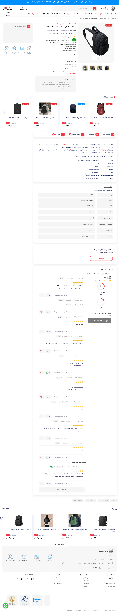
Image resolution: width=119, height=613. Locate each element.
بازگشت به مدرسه (75, 14)
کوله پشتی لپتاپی (77, 500)
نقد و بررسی (106, 134)
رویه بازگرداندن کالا (58, 583)
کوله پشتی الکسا (103, 500)
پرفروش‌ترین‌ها (51, 14)
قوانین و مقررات (111, 586)
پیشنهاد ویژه (62, 14)
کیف (69, 150)
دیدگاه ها (57, 134)
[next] (4, 111)
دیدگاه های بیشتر (61, 489)
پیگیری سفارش (8, 14)
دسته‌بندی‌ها (110, 14)
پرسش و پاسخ (76, 134)
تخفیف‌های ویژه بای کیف (62, 30)
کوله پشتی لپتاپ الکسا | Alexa (59, 24)
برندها (29, 14)
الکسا (100, 145)
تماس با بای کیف (85, 580)
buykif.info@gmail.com (99, 568)
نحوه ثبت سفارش (58, 578)
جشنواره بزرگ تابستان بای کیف (91, 14)
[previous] (114, 111)
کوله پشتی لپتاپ (104, 18)
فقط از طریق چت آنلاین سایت (99, 559)
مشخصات (92, 134)
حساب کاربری (112, 578)
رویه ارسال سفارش (58, 580)
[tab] (108, 134)
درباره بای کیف (85, 578)
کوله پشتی (103, 150)
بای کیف (114, 18)
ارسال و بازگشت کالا (110, 583)
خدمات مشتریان (18, 14)
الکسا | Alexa (69, 34)
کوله (65, 145)
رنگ (74, 55)
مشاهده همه (5, 508)
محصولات (39, 14)
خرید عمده (86, 586)
